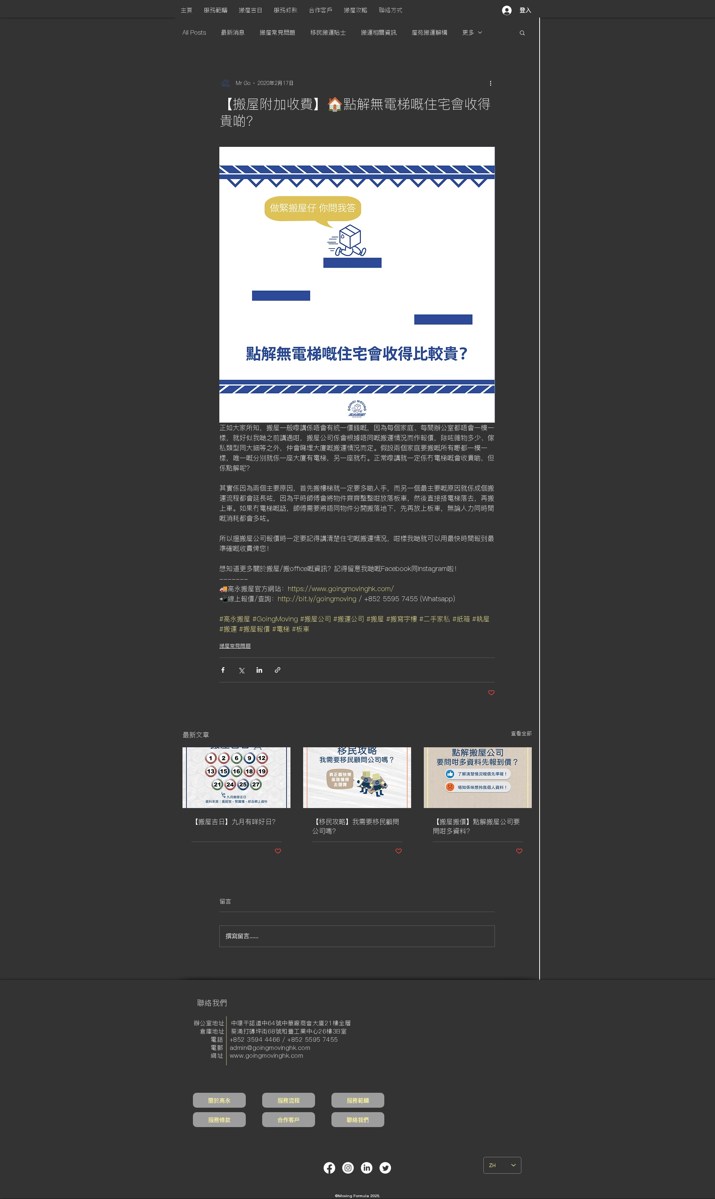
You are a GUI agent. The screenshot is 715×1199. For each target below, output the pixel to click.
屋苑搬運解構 (429, 32)
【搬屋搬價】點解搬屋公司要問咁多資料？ (476, 826)
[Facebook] (329, 1168)
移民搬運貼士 (328, 32)
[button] (215, 10)
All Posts (194, 32)
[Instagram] (348, 1168)
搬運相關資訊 (379, 32)
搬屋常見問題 (277, 32)
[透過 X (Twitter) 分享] (241, 669)
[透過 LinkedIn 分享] (259, 669)
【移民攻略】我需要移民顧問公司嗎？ (355, 826)
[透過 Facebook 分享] (222, 669)
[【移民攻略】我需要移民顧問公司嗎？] (357, 777)
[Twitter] (385, 1168)
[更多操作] (490, 83)
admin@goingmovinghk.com (270, 1048)
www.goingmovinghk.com (266, 1055)
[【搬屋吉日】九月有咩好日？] (236, 777)
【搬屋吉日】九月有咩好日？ (235, 821)
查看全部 (521, 733)
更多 (468, 32)
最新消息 (233, 32)
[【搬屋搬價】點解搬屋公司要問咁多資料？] (478, 777)
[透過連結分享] (277, 669)
